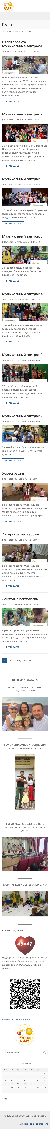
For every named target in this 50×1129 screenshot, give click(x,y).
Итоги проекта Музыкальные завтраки (22, 44)
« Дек (5, 1098)
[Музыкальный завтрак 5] (25, 255)
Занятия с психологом (20, 599)
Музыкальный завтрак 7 (22, 114)
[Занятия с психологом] (25, 617)
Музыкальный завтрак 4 (22, 294)
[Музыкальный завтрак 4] (25, 312)
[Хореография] (25, 492)
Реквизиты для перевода (16, 1019)
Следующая (23, 660)
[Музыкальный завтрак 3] (25, 373)
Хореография (13, 473)
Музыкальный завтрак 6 (22, 179)
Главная (7, 32)
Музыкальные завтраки (28, 52)
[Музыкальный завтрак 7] (25, 133)
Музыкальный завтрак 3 (22, 355)
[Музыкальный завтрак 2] (25, 434)
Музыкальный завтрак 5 (22, 236)
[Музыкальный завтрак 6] (25, 197)
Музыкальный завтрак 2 (22, 416)
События (19, 32)
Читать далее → (13, 101)
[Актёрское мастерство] (25, 553)
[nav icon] (43, 6)
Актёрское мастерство (21, 534)
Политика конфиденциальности (33, 1124)
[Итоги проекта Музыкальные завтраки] (25, 65)
